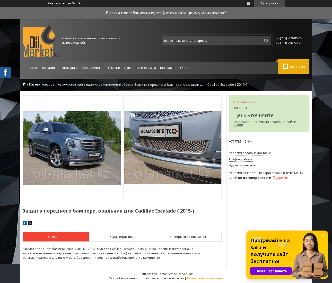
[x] (30, 224)
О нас (184, 67)
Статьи (114, 67)
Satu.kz (187, 274)
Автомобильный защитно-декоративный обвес (94, 84)
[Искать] (266, 40)
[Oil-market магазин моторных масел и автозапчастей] (41, 40)
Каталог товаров (41, 84)
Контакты (168, 67)
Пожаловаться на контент (205, 278)
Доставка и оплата (140, 67)
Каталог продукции (58, 67)
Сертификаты (93, 67)
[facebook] (25, 224)
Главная (31, 67)
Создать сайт (57, 3)
